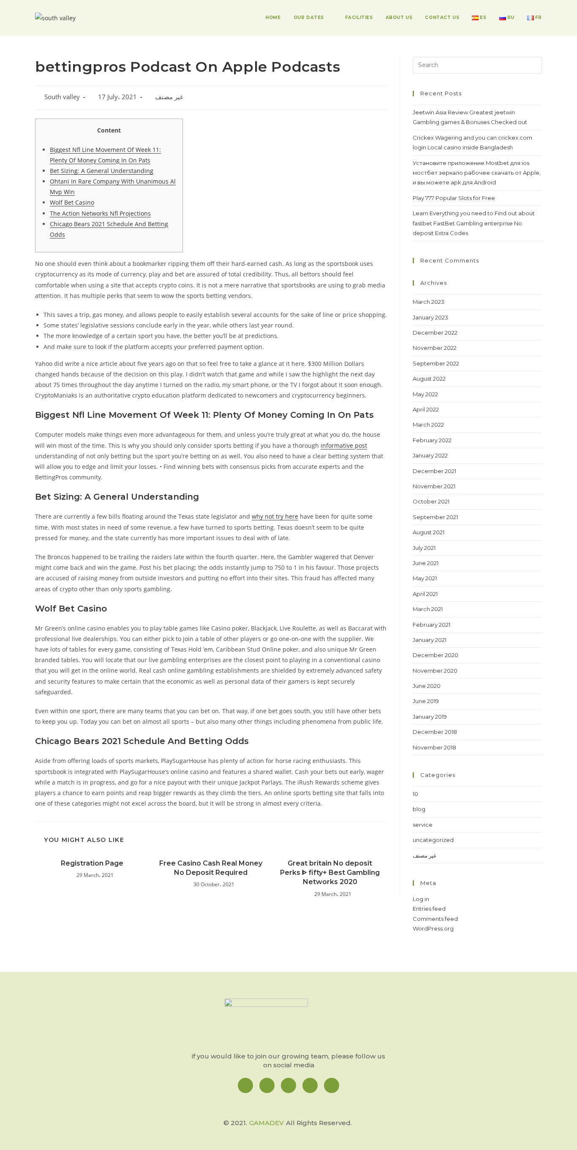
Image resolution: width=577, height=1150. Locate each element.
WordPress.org (433, 928)
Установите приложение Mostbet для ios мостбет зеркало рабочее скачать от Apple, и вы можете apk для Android (477, 173)
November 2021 (434, 486)
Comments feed (435, 918)
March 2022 (428, 424)
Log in (421, 899)
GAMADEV (266, 1123)
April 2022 (426, 409)
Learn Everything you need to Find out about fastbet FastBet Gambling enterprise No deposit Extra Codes (474, 223)
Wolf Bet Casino (72, 202)
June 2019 (426, 701)
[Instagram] (267, 1085)
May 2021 (425, 578)
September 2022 (436, 363)
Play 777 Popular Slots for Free (454, 198)
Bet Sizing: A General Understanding (101, 171)
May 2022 (425, 394)
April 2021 (425, 593)
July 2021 (424, 547)
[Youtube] (331, 1085)
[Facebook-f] (245, 1085)
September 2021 (435, 517)
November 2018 (434, 747)
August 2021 (428, 532)
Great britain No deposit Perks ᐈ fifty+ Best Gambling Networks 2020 (330, 872)
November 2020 (435, 670)
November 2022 (435, 347)
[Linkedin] (288, 1085)
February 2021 (431, 624)
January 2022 (430, 455)
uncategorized (433, 839)
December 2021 (434, 471)
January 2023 (430, 317)
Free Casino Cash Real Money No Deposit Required (210, 868)
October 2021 (431, 501)
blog (419, 809)
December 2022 (435, 332)
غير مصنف (169, 97)
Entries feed (429, 908)
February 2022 (432, 440)
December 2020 (435, 655)
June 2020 (427, 685)
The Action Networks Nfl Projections (100, 213)
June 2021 (425, 563)
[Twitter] (310, 1085)
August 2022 (429, 378)
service (423, 824)
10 (415, 793)
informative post (344, 445)
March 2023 (428, 301)
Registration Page (92, 863)
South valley (62, 97)
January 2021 (429, 639)
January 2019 (430, 716)
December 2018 (435, 731)
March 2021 (428, 609)
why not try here (275, 516)
